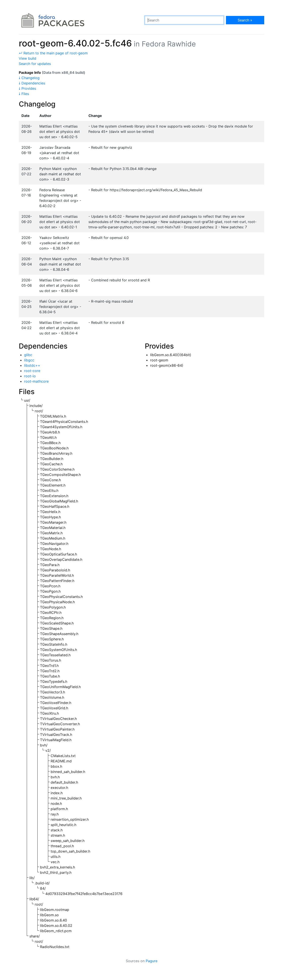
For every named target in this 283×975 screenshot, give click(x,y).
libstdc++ (32, 365)
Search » (245, 20)
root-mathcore (36, 381)
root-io (30, 376)
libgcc (29, 360)
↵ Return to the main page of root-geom (53, 53)
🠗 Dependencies (32, 83)
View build (27, 58)
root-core (32, 370)
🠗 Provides (27, 88)
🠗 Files (24, 94)
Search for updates (35, 63)
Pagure (151, 961)
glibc (28, 355)
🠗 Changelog (29, 78)
